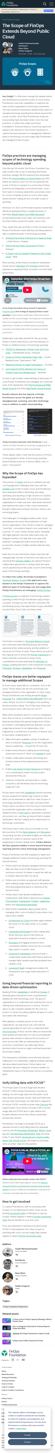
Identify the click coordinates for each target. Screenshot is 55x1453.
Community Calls (17, 1213)
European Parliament (28, 1130)
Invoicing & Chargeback (20, 953)
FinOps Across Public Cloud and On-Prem (25, 245)
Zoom (48, 1130)
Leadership (45, 901)
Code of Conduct (8, 1387)
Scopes (43, 992)
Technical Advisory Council (14, 580)
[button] (51, 4)
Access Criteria (7, 1384)
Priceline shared (8, 311)
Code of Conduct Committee (13, 1390)
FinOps (20, 482)
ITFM (30, 699)
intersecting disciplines (26, 904)
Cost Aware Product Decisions (26, 769)
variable (40, 753)
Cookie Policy (20, 1428)
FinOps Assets (7, 1398)
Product (35, 901)
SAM (40, 699)
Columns (44, 1104)
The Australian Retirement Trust (25, 1134)
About (4, 1371)
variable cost (8, 489)
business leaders (23, 561)
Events (4, 1402)
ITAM (18, 699)
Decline (27, 1442)
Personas (41, 668)
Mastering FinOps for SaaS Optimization (24, 364)
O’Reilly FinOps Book (9, 1405)
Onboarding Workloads (19, 931)
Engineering (24, 901)
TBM (35, 699)
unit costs (24, 812)
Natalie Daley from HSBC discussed (28, 214)
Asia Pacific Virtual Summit (38, 388)
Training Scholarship (9, 1377)
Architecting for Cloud (19, 920)
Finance (46, 898)
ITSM (24, 699)
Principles (7, 668)
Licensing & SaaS (16, 968)
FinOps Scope (10, 596)
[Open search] (45, 4)
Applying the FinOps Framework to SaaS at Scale (29, 238)
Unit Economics (9, 1031)
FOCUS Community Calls (30, 1236)
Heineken (20, 266)
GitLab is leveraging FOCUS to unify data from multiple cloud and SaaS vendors (26, 1186)
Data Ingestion (29, 832)
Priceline (34, 266)
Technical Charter (8, 1381)
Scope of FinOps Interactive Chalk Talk (24, 357)
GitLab (42, 1130)
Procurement (12, 901)
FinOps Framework (40, 655)
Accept (27, 1435)
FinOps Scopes (43, 590)
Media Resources (8, 1374)
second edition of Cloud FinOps (26, 178)
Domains (17, 668)
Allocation (45, 832)
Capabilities (26, 668)
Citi (3, 1134)
